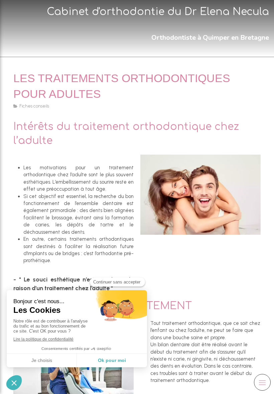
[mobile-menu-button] (262, 382)
